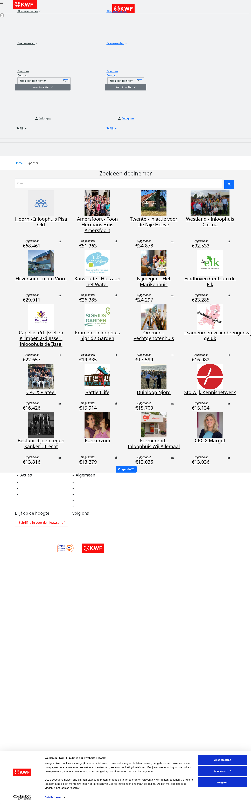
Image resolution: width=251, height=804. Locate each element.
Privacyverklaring (88, 483)
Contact (112, 75)
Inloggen (128, 118)
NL (111, 128)
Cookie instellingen (89, 488)
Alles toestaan (222, 759)
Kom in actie (123, 87)
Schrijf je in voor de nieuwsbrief (41, 522)
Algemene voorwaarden (92, 494)
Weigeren (222, 782)
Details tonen (53, 797)
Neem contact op (87, 506)
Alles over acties (117, 11)
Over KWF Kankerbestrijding (95, 500)
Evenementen (115, 43)
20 (126, 469)
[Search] (139, 80)
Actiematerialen (31, 483)
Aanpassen (220, 770)
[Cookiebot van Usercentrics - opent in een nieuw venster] (22, 797)
